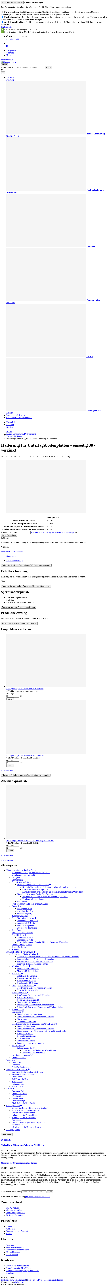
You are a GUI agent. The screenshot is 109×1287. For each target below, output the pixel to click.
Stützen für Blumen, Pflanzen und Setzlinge (30, 1108)
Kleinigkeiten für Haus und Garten (26, 1127)
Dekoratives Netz (19, 1057)
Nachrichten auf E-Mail (11, 1192)
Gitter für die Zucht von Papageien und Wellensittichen (40, 1007)
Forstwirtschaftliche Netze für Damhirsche (35, 961)
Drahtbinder (17, 1077)
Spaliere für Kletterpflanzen (23, 1113)
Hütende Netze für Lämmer (28, 978)
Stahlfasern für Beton (21, 1079)
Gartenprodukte (13, 1105)
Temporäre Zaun (19, 947)
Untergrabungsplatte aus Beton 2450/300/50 (24, 755)
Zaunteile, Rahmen (25, 1033)
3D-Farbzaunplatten (25, 925)
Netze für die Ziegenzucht (28, 1000)
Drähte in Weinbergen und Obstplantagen (29, 1122)
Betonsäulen (22, 901)
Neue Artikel (6, 1134)
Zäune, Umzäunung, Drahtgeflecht (21, 870)
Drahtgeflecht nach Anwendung (20, 952)
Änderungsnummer (9, 532)
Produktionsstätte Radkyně (17, 1266)
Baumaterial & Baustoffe (17, 1069)
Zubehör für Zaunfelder (27, 928)
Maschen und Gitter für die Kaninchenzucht (35, 1005)
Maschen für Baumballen (27, 971)
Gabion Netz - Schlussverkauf (19, 417)
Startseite (10, 77)
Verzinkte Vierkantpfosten (33, 899)
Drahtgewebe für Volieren (23, 985)
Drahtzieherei (12, 1254)
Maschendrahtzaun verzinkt (23, 875)
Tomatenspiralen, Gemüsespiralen (26, 1110)
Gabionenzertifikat (14, 1210)
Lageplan (31, 1280)
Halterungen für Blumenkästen (24, 1115)
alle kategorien (7, 860)
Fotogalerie (11, 50)
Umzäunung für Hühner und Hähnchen (33, 995)
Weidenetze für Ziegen (26, 981)
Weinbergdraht (18, 1096)
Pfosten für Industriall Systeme (35, 889)
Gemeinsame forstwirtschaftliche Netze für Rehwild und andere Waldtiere (48, 957)
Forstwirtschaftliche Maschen (24, 954)
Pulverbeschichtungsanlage (17, 1250)
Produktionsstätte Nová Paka (18, 1268)
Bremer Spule (17, 1098)
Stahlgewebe (17, 1081)
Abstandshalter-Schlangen (23, 1074)
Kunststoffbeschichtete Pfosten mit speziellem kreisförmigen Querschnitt (52, 892)
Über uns (10, 53)
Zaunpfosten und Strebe (22, 882)
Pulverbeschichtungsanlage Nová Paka (22, 1270)
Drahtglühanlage (13, 1252)
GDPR (39, 1280)
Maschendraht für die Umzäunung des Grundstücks (33, 1024)
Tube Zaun (16, 930)
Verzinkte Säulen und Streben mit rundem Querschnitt (45, 896)
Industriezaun (18, 1045)
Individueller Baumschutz (28, 969)
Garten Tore (17, 906)
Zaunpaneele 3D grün (26, 923)
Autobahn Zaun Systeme (22, 933)
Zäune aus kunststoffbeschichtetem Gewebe (35, 1017)
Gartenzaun (17, 1012)
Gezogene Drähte (19, 1091)
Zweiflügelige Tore (25, 911)
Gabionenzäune (23, 1038)
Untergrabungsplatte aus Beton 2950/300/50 (24, 689)
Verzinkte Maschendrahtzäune (29, 1014)
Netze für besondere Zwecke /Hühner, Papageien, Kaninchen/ (43, 942)
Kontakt (9, 55)
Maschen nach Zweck (15, 415)
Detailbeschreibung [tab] (14, 560)
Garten (9, 1233)
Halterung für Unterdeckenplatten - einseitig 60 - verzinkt (30, 840)
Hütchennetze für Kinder (27, 983)
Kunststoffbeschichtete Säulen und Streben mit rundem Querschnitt (50, 887)
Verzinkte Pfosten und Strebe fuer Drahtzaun (36, 894)
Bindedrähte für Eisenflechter (24, 1103)
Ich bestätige (6, 27)
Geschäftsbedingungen (16, 1247)
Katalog (9, 413)
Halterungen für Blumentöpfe (24, 1117)
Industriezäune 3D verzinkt (33, 1053)
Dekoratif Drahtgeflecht (22, 945)
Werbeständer (17, 1125)
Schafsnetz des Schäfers (27, 976)
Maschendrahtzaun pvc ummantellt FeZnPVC (31, 872)
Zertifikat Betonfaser (15, 1215)
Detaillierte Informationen (12, 551)
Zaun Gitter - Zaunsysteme (23, 918)
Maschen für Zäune (20, 966)
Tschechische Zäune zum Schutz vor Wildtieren (22, 1145)
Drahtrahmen (17, 880)
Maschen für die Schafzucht (28, 1002)
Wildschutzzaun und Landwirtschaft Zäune (30, 904)
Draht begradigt (18, 1101)
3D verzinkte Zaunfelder (27, 920)
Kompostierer (17, 1120)
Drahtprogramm (13, 1129)
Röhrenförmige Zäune (26, 1036)
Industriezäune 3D (25, 1048)
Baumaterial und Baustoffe (17, 1231)
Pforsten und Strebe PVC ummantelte (33, 884)
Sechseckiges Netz (25, 940)
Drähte (9, 1089)
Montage (10, 1273)
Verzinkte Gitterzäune (26, 1026)
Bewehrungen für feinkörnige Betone (27, 1072)
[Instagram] (7, 46)
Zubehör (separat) (24, 913)
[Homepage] (8, 62)
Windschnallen (18, 1086)
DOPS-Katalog (12, 1208)
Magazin (6, 1139)
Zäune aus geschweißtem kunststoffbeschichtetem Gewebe (41, 1031)
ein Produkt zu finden (10, 67)
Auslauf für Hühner (25, 997)
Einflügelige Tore (24, 908)
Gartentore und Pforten (26, 1021)
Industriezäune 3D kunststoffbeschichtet (39, 1050)
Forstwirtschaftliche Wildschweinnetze (33, 964)
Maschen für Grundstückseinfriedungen (19, 1163)
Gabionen (10, 1060)
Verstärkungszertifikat (15, 1212)
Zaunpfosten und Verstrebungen (30, 1043)
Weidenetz (16, 973)
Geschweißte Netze (25, 937)
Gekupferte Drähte (19, 1093)
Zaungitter (16, 877)
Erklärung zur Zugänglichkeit (13, 1280)
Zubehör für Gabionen (21, 1067)
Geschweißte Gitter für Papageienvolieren (34, 988)
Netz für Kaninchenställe (27, 990)
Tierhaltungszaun (19, 993)
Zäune (9, 1226)
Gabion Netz (17, 1062)
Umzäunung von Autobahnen (24, 1055)
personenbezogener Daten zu (37, 1196)
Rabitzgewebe (18, 1084)
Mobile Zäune (18, 1009)
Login (50, 1192)
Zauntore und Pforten (26, 1041)
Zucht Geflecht (18, 935)
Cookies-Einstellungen (53, 1280)
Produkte (10, 80)
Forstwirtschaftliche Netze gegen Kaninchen (35, 959)
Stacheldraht (17, 949)
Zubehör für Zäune (20, 916)
